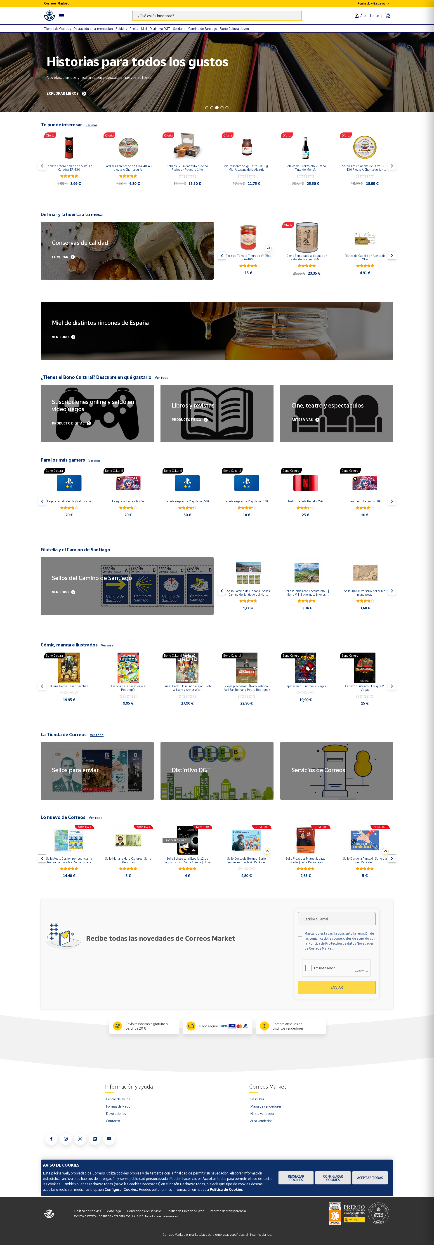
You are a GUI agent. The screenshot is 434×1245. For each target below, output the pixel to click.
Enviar (337, 987)
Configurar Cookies (333, 1178)
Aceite (134, 29)
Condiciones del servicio (144, 1211)
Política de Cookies (226, 1189)
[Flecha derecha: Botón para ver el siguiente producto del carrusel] (392, 166)
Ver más (91, 125)
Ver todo (161, 378)
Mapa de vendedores (265, 1106)
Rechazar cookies (296, 1178)
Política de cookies (87, 1211)
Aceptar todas (370, 1178)
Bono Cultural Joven (234, 29)
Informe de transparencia (228, 1211)
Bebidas (121, 29)
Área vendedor (261, 1121)
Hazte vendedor (262, 1113)
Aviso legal (114, 1211)
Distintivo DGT (160, 29)
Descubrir (257, 1099)
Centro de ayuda (118, 1099)
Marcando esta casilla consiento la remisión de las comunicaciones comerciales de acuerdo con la (339, 940)
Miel (144, 29)
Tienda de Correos (57, 29)
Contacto (113, 1121)
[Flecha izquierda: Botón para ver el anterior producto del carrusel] (42, 166)
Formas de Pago (118, 1106)
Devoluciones (116, 1113)
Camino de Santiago (202, 29)
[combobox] (217, 16)
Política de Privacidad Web (185, 1211)
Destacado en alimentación (93, 29)
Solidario (179, 29)
